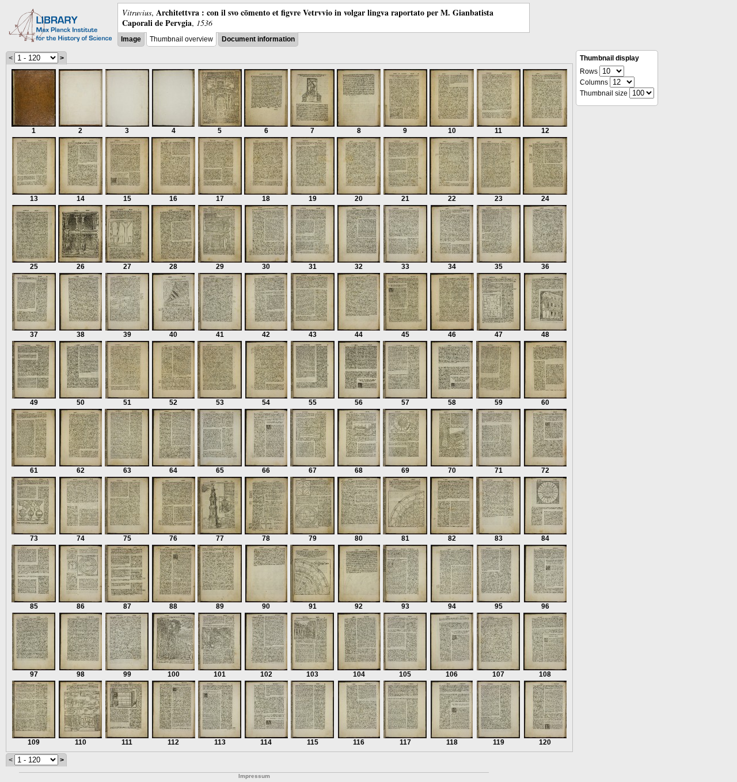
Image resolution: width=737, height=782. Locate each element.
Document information (258, 39)
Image (131, 39)
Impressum (254, 776)
